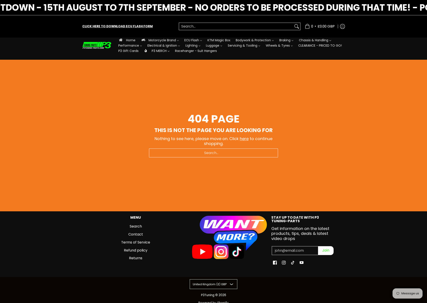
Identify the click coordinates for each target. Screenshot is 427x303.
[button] (275, 263)
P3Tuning (207, 295)
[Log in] (342, 26)
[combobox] (236, 26)
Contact (135, 234)
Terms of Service (135, 242)
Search (136, 226)
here (244, 138)
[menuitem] (127, 40)
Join (325, 250)
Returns (135, 258)
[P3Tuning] (96, 45)
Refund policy (135, 250)
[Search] (296, 26)
